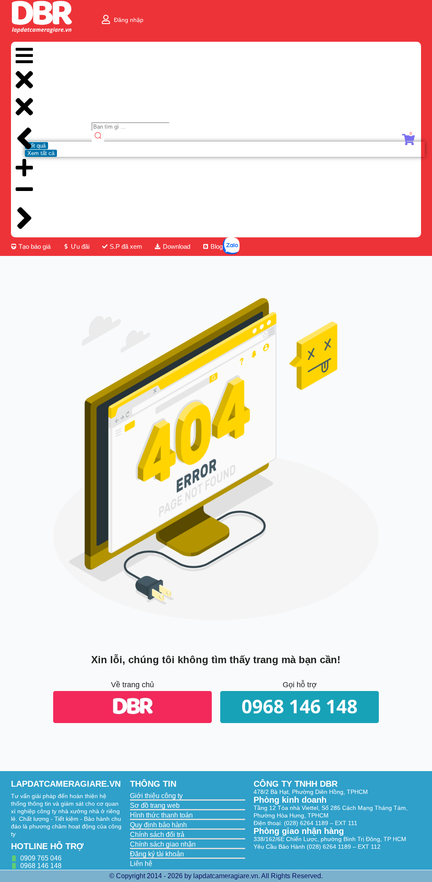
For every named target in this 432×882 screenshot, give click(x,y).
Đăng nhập (128, 19)
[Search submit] (98, 136)
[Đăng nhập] (106, 19)
